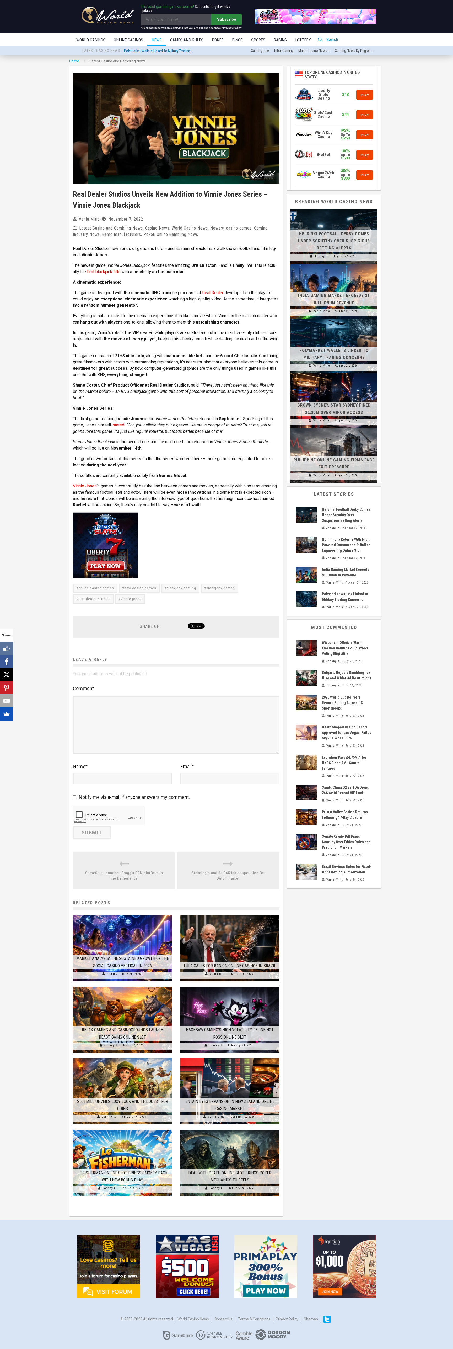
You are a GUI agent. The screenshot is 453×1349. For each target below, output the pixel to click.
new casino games (140, 588)
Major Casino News (312, 51)
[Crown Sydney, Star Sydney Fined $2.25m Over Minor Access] (334, 373)
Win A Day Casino (323, 135)
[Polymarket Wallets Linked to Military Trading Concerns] (334, 318)
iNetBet (323, 155)
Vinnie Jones (85, 485)
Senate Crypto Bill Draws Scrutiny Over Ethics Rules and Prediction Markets (346, 842)
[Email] (6, 700)
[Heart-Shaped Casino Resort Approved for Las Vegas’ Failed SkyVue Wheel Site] (306, 732)
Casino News (157, 228)
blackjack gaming (181, 588)
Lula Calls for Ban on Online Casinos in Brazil (230, 965)
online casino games (96, 588)
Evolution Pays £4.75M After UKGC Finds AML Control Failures (344, 762)
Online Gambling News (177, 234)
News (157, 40)
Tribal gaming (284, 51)
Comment (83, 688)
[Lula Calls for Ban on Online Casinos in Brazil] (229, 915)
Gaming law (260, 51)
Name (80, 766)
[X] (6, 674)
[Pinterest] (6, 687)
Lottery (303, 40)
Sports (258, 40)
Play (364, 94)
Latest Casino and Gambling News (111, 228)
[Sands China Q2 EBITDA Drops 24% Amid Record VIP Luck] (306, 792)
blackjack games (220, 588)
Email (187, 766)
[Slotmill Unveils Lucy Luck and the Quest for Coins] (122, 1058)
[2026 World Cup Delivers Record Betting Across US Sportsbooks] (306, 702)
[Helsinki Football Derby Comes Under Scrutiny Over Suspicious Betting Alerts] (334, 209)
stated (118, 425)
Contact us (223, 1319)
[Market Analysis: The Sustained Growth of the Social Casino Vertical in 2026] (122, 915)
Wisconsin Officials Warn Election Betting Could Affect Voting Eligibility (345, 648)
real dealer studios (94, 599)
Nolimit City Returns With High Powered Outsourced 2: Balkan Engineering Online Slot (346, 545)
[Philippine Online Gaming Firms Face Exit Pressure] (334, 428)
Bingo (237, 40)
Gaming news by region (353, 51)
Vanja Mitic (89, 219)
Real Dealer (212, 292)
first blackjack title (103, 271)
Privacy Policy (287, 1319)
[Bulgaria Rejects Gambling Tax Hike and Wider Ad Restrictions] (306, 678)
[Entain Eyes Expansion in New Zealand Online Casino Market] (229, 1058)
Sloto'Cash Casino (323, 115)
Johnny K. (111, 1045)
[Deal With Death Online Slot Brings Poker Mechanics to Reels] (229, 1130)
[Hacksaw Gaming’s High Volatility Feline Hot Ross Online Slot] (229, 987)
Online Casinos (128, 40)
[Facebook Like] (6, 648)
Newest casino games (231, 228)
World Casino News (190, 228)
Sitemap (311, 1319)
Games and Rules (186, 40)
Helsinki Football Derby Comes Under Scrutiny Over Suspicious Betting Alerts (180, 51)
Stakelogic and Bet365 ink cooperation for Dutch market (228, 876)
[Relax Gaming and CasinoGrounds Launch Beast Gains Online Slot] (122, 987)
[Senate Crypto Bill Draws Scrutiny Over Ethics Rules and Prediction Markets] (306, 842)
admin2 (112, 974)
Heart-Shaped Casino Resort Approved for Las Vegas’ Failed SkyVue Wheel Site (346, 732)
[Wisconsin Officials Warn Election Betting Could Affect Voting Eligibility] (306, 648)
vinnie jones (131, 599)
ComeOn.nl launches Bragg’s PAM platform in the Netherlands (124, 876)
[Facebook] (6, 661)
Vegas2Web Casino (323, 175)
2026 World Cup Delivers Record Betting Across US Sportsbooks (342, 702)
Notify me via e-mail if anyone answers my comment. (134, 797)
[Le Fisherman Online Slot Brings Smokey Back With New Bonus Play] (122, 1130)
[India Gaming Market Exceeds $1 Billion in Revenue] (334, 264)
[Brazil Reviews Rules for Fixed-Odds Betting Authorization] (306, 872)
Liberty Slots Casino (323, 94)
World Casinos (90, 40)
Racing (280, 40)
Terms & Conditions (254, 1319)
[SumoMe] (6, 714)
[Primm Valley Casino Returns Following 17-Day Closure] (306, 817)
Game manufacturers (121, 234)
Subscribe (226, 19)
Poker (218, 40)
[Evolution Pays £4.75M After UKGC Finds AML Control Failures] (306, 762)
